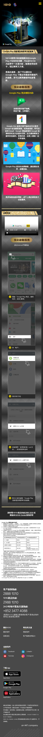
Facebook (11, 651)
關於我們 (6, 632)
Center (20, 515)
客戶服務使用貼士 (29, 636)
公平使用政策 (7, 707)
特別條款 (6, 710)
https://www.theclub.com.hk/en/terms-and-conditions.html (21, 573)
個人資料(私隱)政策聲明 (19, 705)
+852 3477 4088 (15, 610)
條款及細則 (15, 707)
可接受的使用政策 (32, 705)
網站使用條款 (7, 705)
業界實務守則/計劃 (30, 710)
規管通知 (12, 710)
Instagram (30, 656)
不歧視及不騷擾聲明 (26, 707)
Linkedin (29, 651)
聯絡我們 (26, 632)
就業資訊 (6, 636)
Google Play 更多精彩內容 (21, 93)
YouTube (11, 656)
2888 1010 (10, 593)
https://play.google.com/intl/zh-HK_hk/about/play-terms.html (20, 571)
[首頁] (10, 4)
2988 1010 (29, 513)
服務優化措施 (20, 710)
